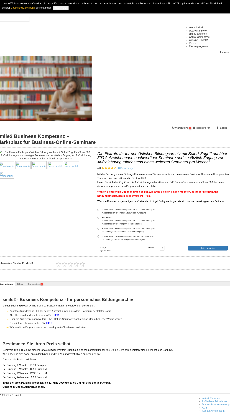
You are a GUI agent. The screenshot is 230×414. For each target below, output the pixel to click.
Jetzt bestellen (208, 248)
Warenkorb (183, 128)
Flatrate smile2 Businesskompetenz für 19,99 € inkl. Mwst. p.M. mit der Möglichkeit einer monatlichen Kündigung (128, 230)
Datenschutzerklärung (23, 7)
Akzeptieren (60, 8)
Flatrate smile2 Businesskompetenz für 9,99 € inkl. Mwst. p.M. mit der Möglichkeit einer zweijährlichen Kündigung (128, 238)
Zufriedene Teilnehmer (214, 401)
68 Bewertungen (126, 168)
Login (223, 128)
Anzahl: (152, 247)
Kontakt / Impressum (213, 410)
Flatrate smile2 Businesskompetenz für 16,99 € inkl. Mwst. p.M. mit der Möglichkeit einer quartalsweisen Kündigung (128, 211)
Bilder (20, 284)
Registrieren (202, 128)
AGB (204, 407)
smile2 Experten (211, 398)
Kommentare (35, 284)
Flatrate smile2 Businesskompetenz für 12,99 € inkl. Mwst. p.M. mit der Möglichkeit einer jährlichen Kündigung (128, 220)
